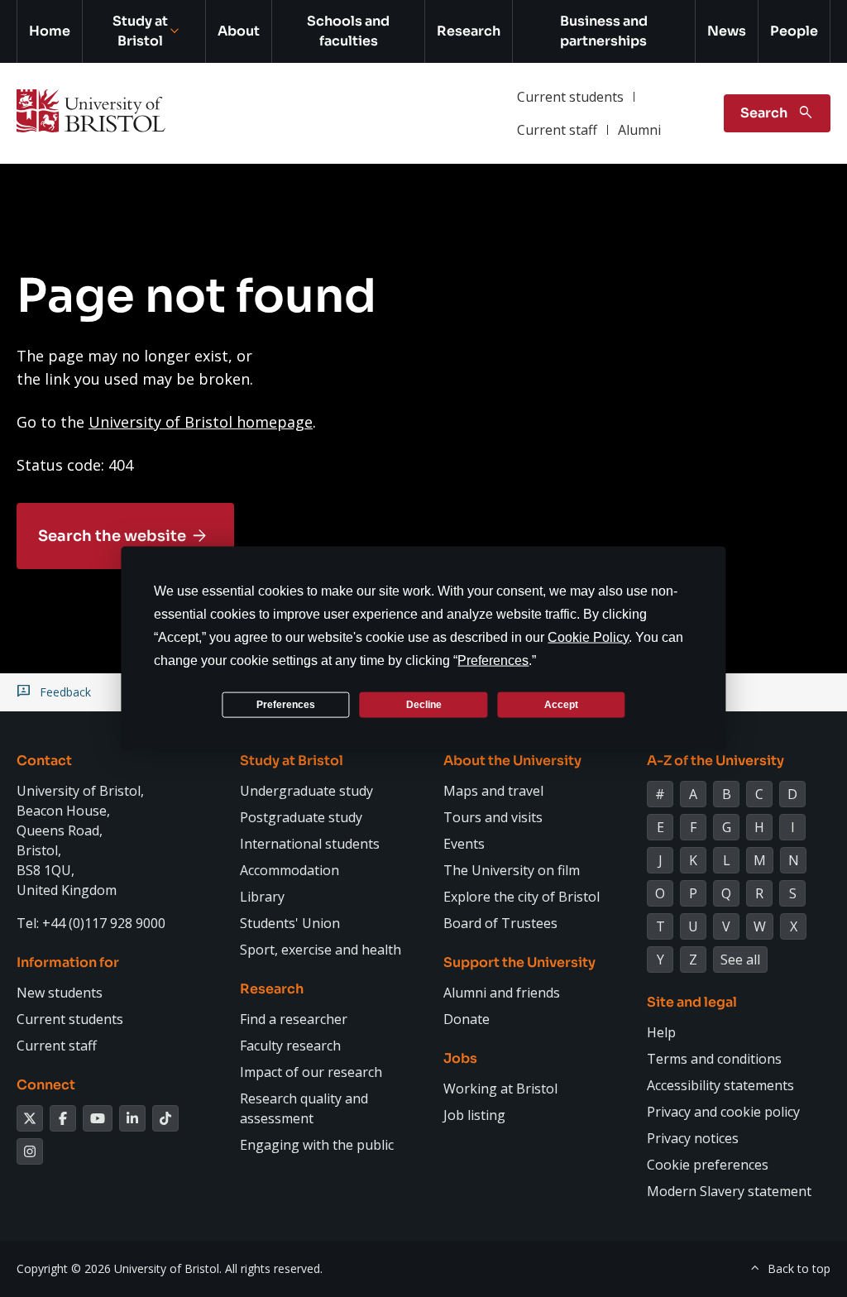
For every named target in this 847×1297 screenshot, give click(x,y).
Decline (424, 704)
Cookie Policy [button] (588, 637)
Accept (561, 704)
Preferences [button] (493, 660)
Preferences (285, 704)
